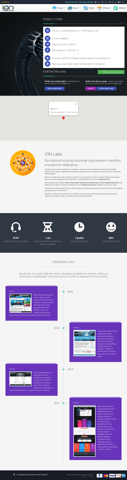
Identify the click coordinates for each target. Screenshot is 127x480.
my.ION (90, 88)
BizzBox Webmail (87, 2)
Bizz (91, 8)
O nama (106, 2)
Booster (106, 8)
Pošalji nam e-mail (55, 88)
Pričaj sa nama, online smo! (112, 72)
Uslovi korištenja (88, 477)
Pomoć (98, 2)
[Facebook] (14, 474)
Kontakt (122, 2)
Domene (75, 8)
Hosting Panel (73, 2)
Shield (122, 8)
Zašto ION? (114, 2)
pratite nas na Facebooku (32, 474)
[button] (63, 118)
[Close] (75, 104)
